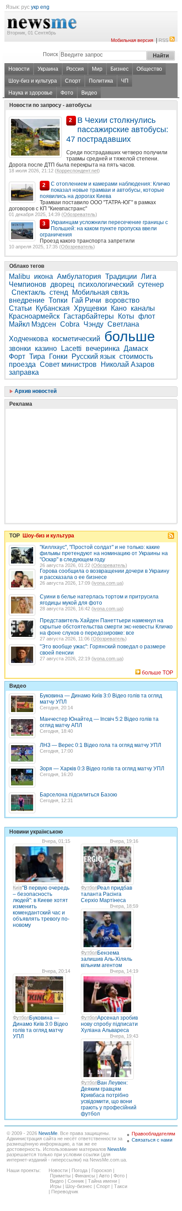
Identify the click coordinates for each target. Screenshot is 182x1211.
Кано (119, 308)
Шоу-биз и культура (32, 81)
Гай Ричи (86, 300)
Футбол (89, 887)
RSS (163, 40)
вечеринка (103, 348)
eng (44, 7)
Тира (37, 356)
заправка (24, 372)
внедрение (27, 300)
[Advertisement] (75, 444)
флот (146, 316)
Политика (101, 81)
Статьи (20, 308)
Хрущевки (90, 308)
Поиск (50, 54)
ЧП (125, 81)
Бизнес (119, 69)
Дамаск (136, 348)
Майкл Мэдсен (32, 324)
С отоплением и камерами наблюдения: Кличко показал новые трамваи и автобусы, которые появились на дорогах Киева (105, 190)
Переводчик (64, 1191)
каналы (143, 308)
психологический (106, 284)
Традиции (121, 276)
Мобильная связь (100, 292)
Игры (55, 1186)
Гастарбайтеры (89, 316)
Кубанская (53, 308)
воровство (122, 300)
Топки (58, 300)
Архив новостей (35, 391)
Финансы (85, 1175)
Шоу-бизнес (78, 1186)
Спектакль (28, 292)
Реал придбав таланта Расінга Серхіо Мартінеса (106, 894)
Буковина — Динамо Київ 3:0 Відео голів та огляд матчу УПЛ (40, 1027)
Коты (126, 316)
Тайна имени (102, 1181)
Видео (89, 93)
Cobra (70, 324)
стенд (58, 292)
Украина (48, 69)
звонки (20, 348)
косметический (76, 339)
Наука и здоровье (30, 93)
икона (43, 276)
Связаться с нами (152, 1139)
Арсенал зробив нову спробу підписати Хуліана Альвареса (109, 1024)
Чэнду (93, 324)
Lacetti (71, 348)
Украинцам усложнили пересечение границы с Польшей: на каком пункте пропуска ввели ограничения (104, 228)
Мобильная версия (132, 40)
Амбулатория (79, 276)
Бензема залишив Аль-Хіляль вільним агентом (106, 959)
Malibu (19, 276)
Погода (79, 1170)
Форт (17, 356)
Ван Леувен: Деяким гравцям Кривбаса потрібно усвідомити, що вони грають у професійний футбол (108, 1098)
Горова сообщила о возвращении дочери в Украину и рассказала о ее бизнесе (104, 574)
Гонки (58, 356)
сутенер (151, 284)
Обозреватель (79, 214)
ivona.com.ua (107, 583)
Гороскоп (101, 1170)
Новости (19, 69)
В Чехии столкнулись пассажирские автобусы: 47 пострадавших (117, 130)
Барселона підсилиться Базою (78, 795)
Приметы (60, 1175)
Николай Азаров (128, 364)
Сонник (76, 1181)
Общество (149, 69)
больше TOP (157, 673)
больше (129, 336)
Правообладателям (153, 1133)
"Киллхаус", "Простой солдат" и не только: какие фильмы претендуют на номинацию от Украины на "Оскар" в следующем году (104, 553)
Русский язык (93, 356)
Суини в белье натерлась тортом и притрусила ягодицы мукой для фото (99, 600)
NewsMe (47, 1133)
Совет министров (68, 364)
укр (35, 7)
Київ (17, 887)
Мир (97, 69)
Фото (67, 93)
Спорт (73, 81)
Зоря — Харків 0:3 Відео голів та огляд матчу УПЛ (102, 768)
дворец (62, 284)
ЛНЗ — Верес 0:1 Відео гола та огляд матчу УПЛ (100, 745)
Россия (75, 69)
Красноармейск (34, 316)
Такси (120, 1186)
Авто (104, 1175)
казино (46, 348)
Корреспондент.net (77, 170)
